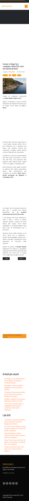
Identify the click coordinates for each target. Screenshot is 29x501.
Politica (14, 75)
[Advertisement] (14, 44)
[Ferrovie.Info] (7, 6)
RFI (9, 75)
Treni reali (11, 72)
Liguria (19, 75)
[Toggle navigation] (26, 6)
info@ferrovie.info (8, 473)
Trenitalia (5, 75)
